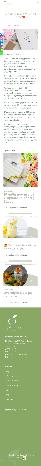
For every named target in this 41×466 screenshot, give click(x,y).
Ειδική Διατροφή (12, 376)
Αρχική (8, 372)
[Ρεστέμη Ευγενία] (7, 3)
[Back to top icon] (20, 450)
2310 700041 (11, 346)
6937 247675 (11, 352)
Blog (7, 395)
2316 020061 (11, 349)
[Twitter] (1, 40)
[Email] (1, 50)
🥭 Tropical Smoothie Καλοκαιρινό (19, 247)
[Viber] (1, 46)
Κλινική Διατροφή (12, 385)
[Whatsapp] (1, 53)
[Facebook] (1, 34)
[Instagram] (1, 37)
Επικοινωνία (10, 399)
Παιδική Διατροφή (12, 381)
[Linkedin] (1, 43)
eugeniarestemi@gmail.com (16, 354)
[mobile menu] (38, 3)
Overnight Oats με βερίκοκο (17, 294)
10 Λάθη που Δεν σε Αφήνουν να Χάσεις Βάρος (18, 198)
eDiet (8, 390)
